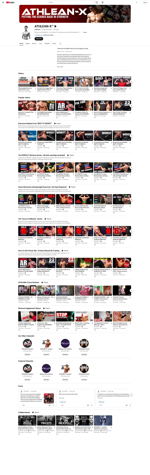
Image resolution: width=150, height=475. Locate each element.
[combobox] (71, 2)
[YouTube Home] (10, 2)
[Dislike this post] (26, 405)
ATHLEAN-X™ (21, 146)
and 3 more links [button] (48, 35)
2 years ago (33, 391)
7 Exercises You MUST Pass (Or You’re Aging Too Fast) (72, 48)
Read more (60, 66)
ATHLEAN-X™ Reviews (23, 300)
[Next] (131, 81)
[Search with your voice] (102, 2)
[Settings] (137, 2)
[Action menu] (53, 405)
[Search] (96, 2)
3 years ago (110, 391)
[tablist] (75, 43)
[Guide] (3, 2)
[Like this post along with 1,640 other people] (98, 405)
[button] (60, 67)
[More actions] (35, 88)
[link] (37, 398)
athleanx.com (39, 35)
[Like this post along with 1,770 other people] (59, 405)
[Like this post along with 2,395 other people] (21, 405)
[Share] (43, 405)
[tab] (21, 43)
